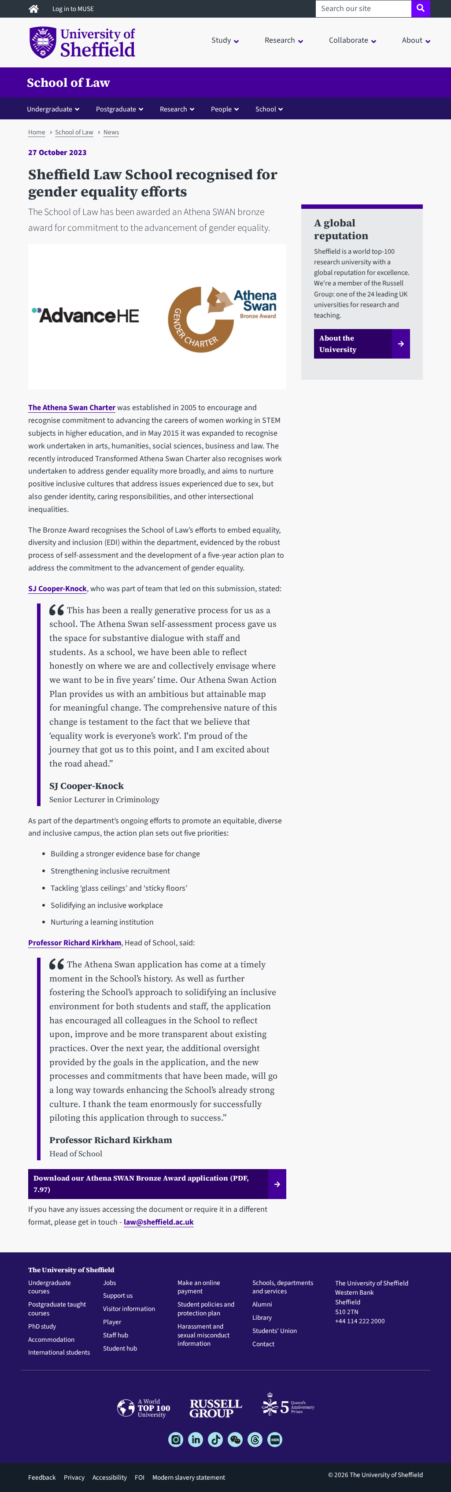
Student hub (120, 1348)
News (111, 132)
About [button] (412, 40)
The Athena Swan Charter (71, 407)
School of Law (68, 82)
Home (36, 132)
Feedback (42, 1477)
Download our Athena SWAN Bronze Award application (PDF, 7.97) (141, 1183)
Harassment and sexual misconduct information (203, 1335)
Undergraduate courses (49, 1287)
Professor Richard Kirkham (74, 942)
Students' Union (274, 1331)
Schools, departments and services (282, 1287)
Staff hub (115, 1335)
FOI (139, 1477)
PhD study (42, 1326)
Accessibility (109, 1477)
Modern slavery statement (188, 1477)
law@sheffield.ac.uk (159, 1222)
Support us (118, 1296)
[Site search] (420, 8)
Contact (263, 1344)
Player (112, 1322)
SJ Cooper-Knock (57, 588)
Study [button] (221, 40)
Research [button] (280, 40)
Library (262, 1318)
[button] (55, 108)
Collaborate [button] (348, 40)
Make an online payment (198, 1287)
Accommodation (51, 1340)
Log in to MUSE (73, 9)
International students (59, 1352)
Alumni (262, 1304)
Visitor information (129, 1309)
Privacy (74, 1477)
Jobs (109, 1283)
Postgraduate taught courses (57, 1309)
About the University (338, 343)
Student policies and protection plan (205, 1309)
